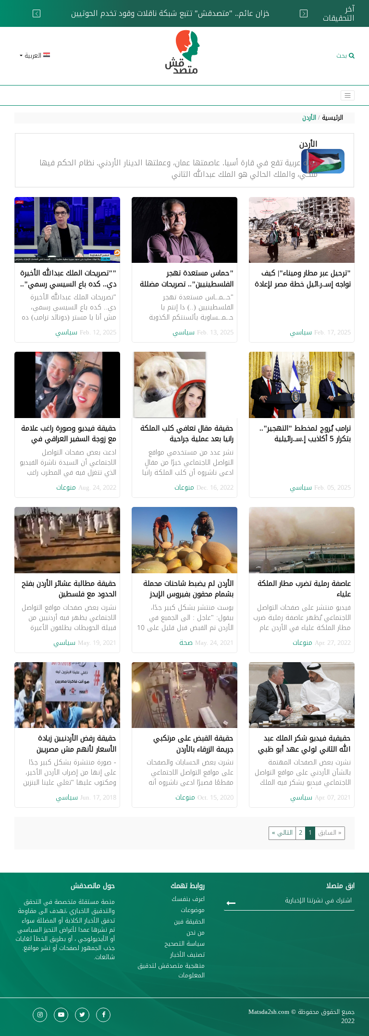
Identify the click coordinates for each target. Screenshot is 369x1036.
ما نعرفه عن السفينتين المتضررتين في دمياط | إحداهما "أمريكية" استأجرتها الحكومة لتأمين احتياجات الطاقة (163, 18)
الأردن (309, 117)
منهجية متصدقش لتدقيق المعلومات (171, 971)
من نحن (195, 932)
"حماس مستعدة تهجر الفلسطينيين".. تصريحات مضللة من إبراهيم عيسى (187, 283)
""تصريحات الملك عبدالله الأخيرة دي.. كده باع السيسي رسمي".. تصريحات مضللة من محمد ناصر (68, 283)
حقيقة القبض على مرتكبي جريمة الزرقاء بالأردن (193, 743)
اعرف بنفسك (188, 899)
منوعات (184, 487)
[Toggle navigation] (348, 95)
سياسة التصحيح (185, 944)
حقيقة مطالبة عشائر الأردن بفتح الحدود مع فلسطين (69, 589)
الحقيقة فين (189, 921)
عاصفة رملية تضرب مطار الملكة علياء (304, 589)
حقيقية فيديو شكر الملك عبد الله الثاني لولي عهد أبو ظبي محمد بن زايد (304, 748)
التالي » (282, 833)
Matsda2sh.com (268, 1012)
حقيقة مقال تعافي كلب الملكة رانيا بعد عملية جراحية (187, 433)
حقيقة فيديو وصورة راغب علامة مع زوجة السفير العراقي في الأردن (68, 438)
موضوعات (193, 910)
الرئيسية (332, 117)
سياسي (301, 332)
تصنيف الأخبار (187, 955)
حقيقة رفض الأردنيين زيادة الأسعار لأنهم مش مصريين (76, 743)
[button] (69, 55)
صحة (186, 642)
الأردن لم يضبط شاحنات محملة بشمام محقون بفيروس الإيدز (188, 589)
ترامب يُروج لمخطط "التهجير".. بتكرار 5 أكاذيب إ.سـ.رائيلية (305, 433)
